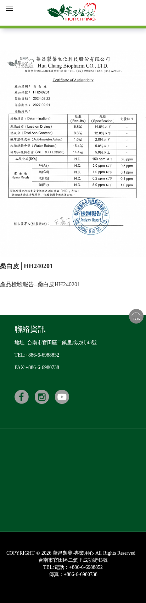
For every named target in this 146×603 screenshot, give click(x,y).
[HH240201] (73, 153)
